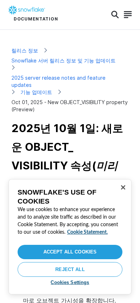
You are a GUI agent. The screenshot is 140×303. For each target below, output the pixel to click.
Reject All (69, 269)
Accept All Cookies (70, 252)
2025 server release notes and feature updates (58, 81)
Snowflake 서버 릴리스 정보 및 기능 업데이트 (63, 60)
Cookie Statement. (87, 232)
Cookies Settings (70, 282)
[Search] (115, 14)
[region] (70, 236)
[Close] (123, 187)
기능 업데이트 (36, 92)
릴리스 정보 (24, 50)
